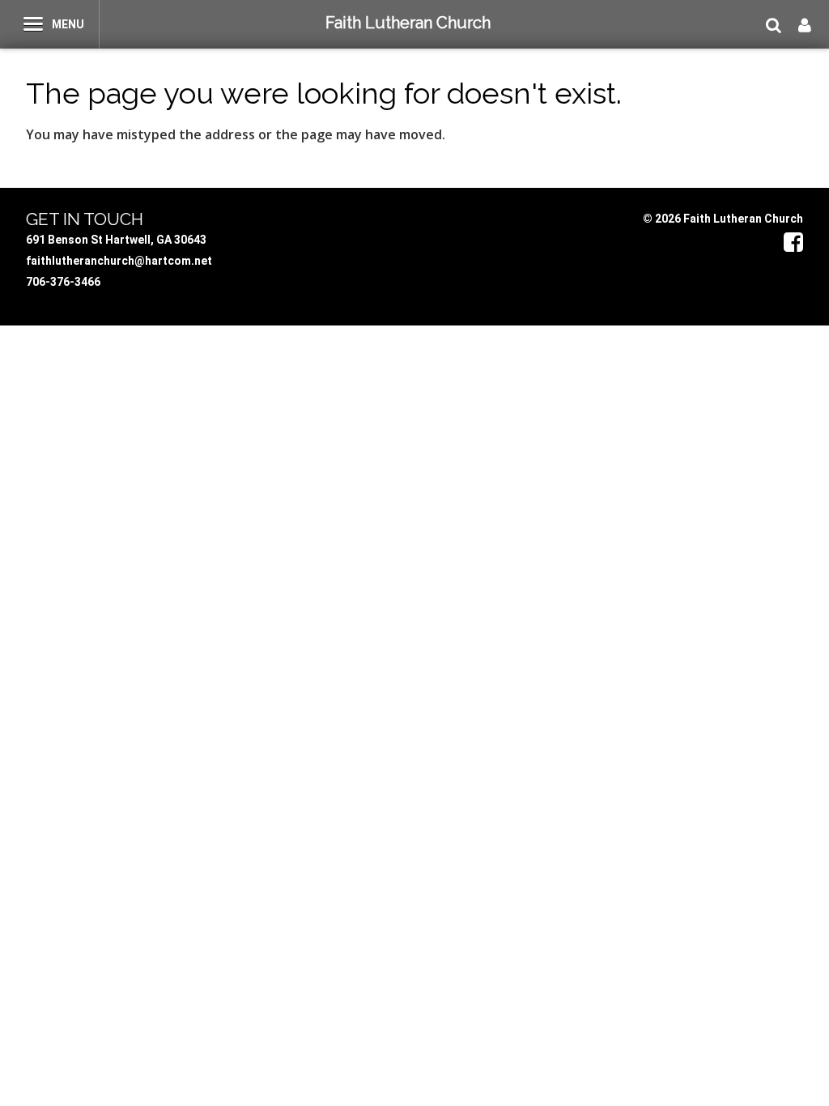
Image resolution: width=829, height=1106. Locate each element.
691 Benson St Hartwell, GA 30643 (116, 239)
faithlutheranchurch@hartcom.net (119, 260)
